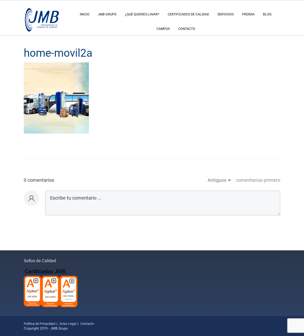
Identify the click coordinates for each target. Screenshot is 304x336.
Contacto (186, 29)
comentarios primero (258, 180)
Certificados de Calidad (188, 14)
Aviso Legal (67, 324)
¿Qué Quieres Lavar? (142, 14)
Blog (267, 14)
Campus (163, 29)
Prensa (248, 14)
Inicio (85, 14)
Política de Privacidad (39, 324)
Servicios (225, 14)
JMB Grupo (107, 14)
